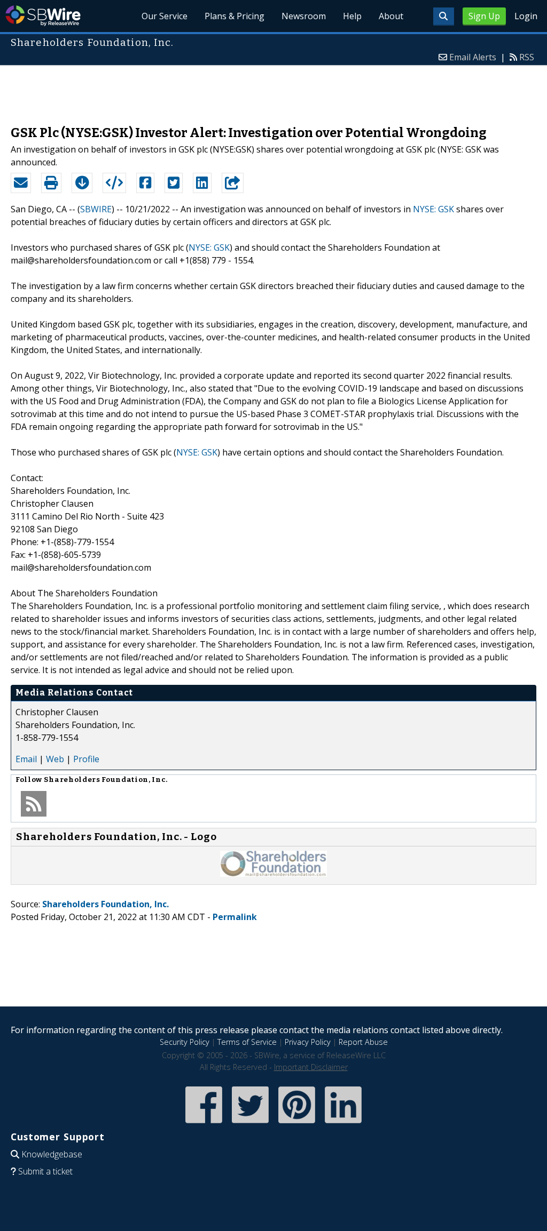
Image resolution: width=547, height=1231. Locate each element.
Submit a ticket (45, 1171)
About (391, 16)
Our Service (164, 16)
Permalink (235, 917)
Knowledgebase (51, 1154)
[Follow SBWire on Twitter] (250, 1124)
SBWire (43, 15)
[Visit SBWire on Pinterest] (297, 1124)
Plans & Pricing (234, 16)
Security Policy (184, 1042)
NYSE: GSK (433, 209)
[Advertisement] (273, 90)
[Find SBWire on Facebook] (204, 1124)
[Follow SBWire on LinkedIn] (343, 1124)
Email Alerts (472, 57)
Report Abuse (363, 1042)
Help (352, 16)
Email (26, 759)
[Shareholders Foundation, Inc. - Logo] (273, 874)
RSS (526, 57)
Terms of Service (247, 1042)
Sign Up (484, 16)
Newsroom (304, 16)
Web (55, 759)
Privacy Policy (308, 1042)
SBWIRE (96, 209)
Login (525, 16)
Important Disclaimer (311, 1067)
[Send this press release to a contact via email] (20, 183)
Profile (86, 759)
